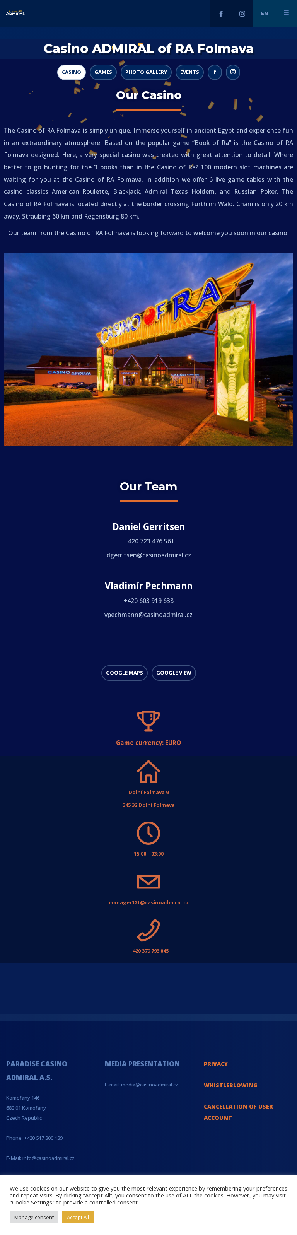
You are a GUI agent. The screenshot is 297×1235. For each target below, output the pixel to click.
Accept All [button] (78, 1217)
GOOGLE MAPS (124, 672)
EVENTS (189, 71)
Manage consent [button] (34, 1217)
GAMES (103, 71)
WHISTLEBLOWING (231, 1085)
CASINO (71, 71)
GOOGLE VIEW (173, 672)
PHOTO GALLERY (146, 71)
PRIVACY (216, 1064)
